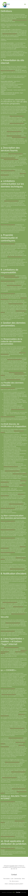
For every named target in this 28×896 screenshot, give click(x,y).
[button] (25, 4)
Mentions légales (23, 892)
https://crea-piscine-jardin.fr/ (20, 20)
